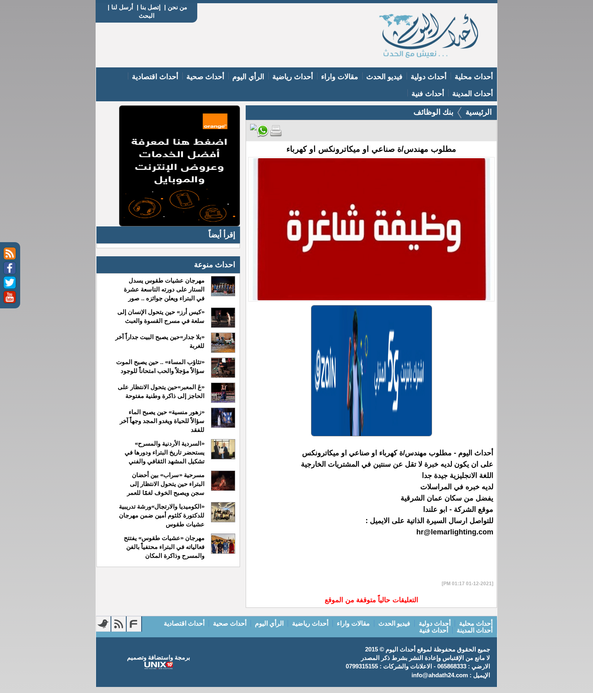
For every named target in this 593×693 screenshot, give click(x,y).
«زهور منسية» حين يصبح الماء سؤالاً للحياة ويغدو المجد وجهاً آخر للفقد (162, 420)
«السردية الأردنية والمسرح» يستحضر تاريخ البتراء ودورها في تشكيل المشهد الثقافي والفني (164, 452)
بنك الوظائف (433, 112)
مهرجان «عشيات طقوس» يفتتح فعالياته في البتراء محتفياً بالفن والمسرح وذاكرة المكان (164, 546)
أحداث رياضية (292, 77)
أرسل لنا (122, 7)
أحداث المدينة (472, 94)
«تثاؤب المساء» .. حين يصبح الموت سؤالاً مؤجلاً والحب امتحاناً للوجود (160, 366)
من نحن (177, 7)
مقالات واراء (339, 77)
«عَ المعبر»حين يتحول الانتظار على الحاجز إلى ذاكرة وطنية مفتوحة (161, 391)
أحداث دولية (429, 77)
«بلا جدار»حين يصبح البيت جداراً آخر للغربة (159, 341)
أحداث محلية (474, 77)
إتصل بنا (150, 7)
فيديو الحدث (384, 77)
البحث (147, 15)
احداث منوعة (214, 264)
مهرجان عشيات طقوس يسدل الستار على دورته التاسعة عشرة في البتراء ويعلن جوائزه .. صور (164, 289)
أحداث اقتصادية (155, 77)
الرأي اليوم (248, 77)
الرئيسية (479, 112)
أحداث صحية (205, 77)
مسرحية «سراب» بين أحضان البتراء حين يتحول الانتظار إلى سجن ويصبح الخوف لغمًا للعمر (165, 483)
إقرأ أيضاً (222, 234)
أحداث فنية (427, 94)
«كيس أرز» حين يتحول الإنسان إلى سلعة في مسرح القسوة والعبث (160, 316)
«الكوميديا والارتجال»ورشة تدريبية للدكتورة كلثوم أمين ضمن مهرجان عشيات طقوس (161, 515)
